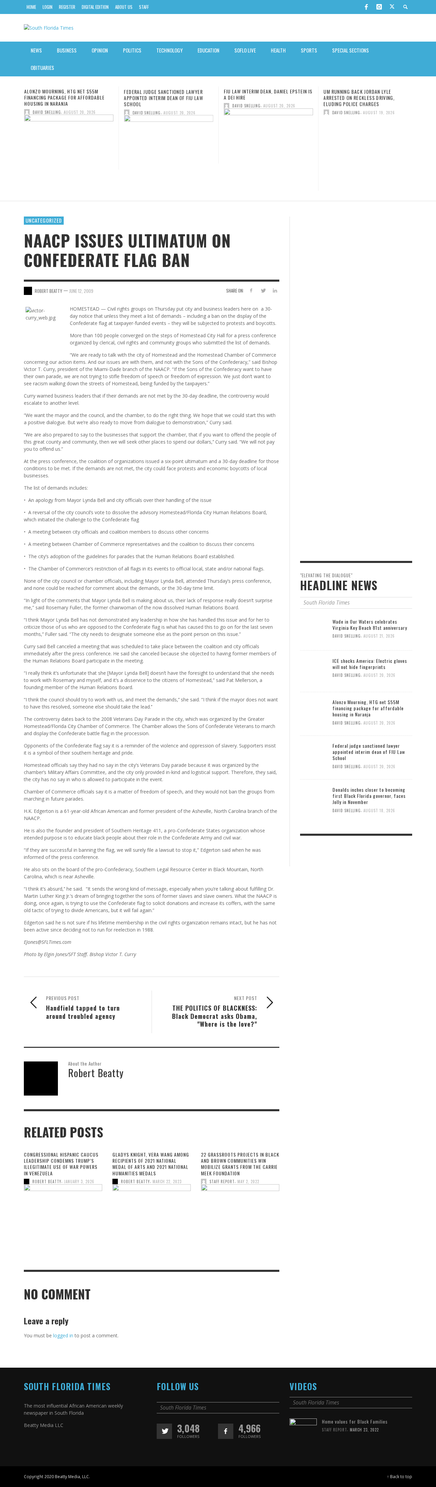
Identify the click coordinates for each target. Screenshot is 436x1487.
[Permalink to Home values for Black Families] (303, 1431)
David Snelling (47, 112)
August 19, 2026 (379, 112)
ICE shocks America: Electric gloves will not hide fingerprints (369, 662)
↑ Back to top (399, 1476)
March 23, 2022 (364, 1429)
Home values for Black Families (355, 1421)
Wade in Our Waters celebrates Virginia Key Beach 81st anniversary (357, 624)
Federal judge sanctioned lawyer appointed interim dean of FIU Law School (163, 97)
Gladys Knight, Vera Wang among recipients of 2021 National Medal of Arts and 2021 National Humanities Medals (150, 1164)
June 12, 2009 (81, 290)
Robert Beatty (46, 1181)
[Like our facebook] (225, 1431)
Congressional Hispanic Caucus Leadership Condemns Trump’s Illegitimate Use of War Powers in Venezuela (61, 1164)
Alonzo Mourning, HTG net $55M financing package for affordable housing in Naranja (64, 97)
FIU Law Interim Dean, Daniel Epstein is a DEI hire (268, 94)
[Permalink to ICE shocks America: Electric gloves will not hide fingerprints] (313, 669)
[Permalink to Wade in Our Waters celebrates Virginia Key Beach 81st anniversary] (303, 622)
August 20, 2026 (80, 112)
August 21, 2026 (346, 636)
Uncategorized (44, 220)
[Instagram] (379, 7)
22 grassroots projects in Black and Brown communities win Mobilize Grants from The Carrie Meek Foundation (240, 1164)
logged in (63, 1335)
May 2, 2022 (248, 1181)
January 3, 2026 (79, 1181)
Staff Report (222, 1181)
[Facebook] (366, 7)
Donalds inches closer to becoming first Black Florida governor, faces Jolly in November (369, 794)
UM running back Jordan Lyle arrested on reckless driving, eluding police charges (359, 97)
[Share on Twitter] (262, 290)
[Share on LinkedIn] (274, 290)
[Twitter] (392, 7)
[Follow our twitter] (164, 1431)
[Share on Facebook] (251, 290)
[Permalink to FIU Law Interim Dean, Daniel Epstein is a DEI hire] (268, 135)
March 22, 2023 (167, 1181)
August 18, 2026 (379, 809)
